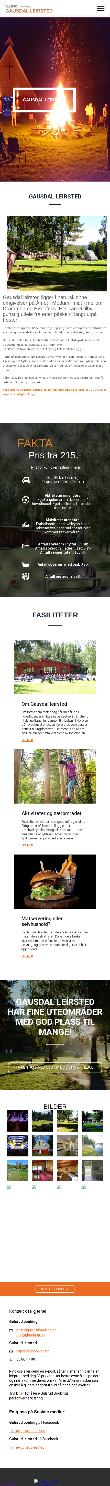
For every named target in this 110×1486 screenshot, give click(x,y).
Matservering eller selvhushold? (42, 921)
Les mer (27, 740)
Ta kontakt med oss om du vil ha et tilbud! (55, 1067)
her (21, 1393)
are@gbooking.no (30, 1335)
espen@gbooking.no (32, 1351)
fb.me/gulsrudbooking (27, 1431)
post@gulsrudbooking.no (36, 1330)
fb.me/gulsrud (20, 1447)
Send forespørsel (55, 1289)
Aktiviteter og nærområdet (51, 813)
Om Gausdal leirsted (44, 704)
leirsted (38, 1447)
